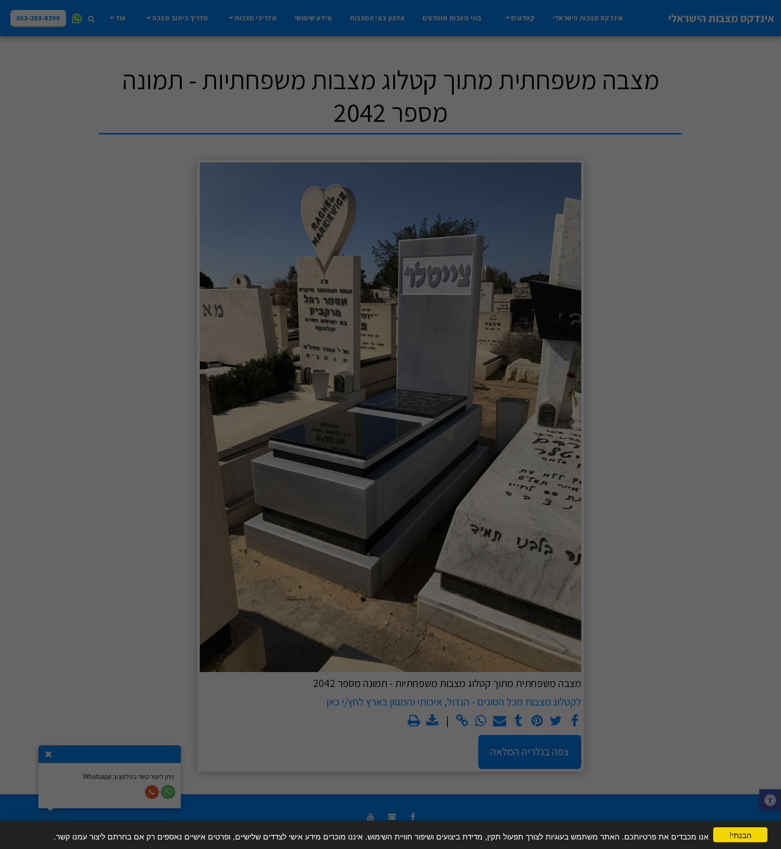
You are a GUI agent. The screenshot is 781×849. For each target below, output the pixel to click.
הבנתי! (740, 834)
